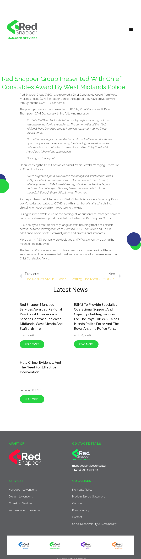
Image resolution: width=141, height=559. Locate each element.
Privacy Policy (80, 510)
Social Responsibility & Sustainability (94, 524)
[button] (131, 29)
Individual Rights (82, 489)
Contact (77, 517)
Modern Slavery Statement (88, 496)
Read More (32, 344)
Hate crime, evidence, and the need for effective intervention (40, 367)
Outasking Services (20, 503)
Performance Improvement (25, 510)
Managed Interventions (23, 489)
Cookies (77, 503)
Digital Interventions (21, 496)
